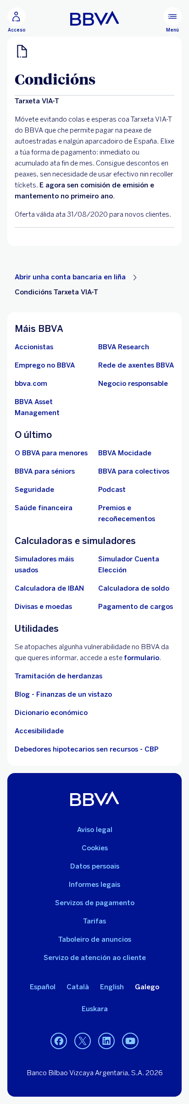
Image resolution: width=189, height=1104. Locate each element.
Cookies (95, 848)
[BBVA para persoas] (94, 18)
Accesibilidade (39, 731)
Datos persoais (94, 866)
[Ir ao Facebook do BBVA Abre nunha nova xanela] (58, 1041)
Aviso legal (94, 830)
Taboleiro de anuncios (94, 939)
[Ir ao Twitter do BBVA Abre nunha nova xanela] (82, 1041)
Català (78, 987)
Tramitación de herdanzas (58, 676)
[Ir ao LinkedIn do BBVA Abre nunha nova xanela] (106, 1041)
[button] (16, 20)
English (112, 987)
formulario (141, 658)
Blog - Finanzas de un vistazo (63, 694)
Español (43, 987)
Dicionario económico (51, 713)
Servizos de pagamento (94, 903)
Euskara (95, 1009)
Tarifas (94, 921)
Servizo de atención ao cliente (95, 958)
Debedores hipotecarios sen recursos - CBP (87, 749)
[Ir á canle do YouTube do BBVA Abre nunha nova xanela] (130, 1041)
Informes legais (94, 884)
